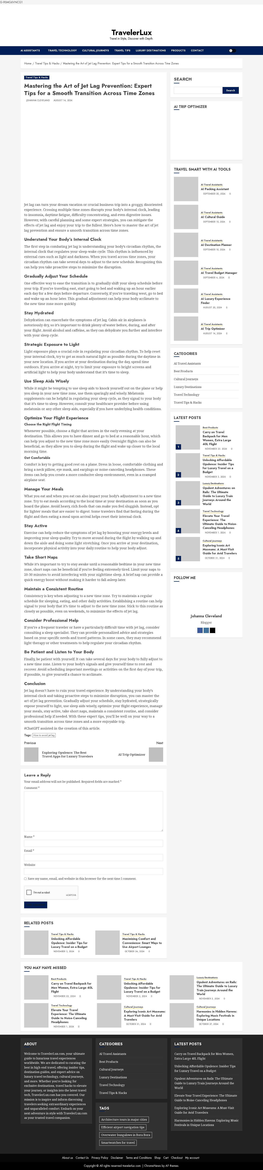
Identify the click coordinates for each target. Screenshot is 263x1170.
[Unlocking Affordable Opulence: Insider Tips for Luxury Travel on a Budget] (36, 943)
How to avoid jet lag (44, 735)
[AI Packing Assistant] (186, 189)
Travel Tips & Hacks (37, 77)
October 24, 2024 (135, 951)
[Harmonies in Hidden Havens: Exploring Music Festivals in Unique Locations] (182, 1015)
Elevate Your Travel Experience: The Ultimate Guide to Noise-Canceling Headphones (220, 522)
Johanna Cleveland (38, 100)
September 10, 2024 (214, 249)
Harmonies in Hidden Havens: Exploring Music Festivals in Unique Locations (217, 1015)
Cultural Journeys (95, 50)
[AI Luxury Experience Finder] (186, 300)
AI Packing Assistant (215, 189)
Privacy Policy (99, 1158)
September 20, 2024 (214, 193)
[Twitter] (212, 630)
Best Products (183, 371)
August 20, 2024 (212, 307)
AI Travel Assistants (211, 184)
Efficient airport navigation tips (122, 1127)
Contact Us (82, 1158)
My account (192, 1158)
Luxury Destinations (151, 50)
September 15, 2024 (214, 221)
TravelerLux (131, 32)
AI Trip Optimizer (213, 329)
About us (67, 1158)
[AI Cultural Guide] (186, 217)
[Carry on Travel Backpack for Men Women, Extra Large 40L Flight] (188, 437)
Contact (197, 50)
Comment (32, 788)
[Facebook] (200, 630)
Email (29, 851)
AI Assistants (30, 50)
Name (29, 837)
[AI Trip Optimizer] (186, 328)
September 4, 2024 (213, 277)
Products (178, 50)
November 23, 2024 (216, 448)
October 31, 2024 (215, 558)
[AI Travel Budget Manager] (186, 272)
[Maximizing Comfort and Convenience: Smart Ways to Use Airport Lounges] (107, 943)
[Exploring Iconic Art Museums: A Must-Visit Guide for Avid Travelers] (188, 549)
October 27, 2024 (208, 1024)
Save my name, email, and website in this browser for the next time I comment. (82, 879)
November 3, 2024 (64, 951)
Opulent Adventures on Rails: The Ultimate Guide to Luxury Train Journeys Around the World (219, 496)
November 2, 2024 (209, 998)
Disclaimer (117, 1158)
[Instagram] (206, 630)
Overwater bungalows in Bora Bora (125, 1135)
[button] (240, 50)
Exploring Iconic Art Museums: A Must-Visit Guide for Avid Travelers (220, 549)
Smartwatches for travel (118, 1143)
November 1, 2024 (215, 532)
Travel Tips (122, 50)
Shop (157, 1158)
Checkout (176, 1158)
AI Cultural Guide (213, 217)
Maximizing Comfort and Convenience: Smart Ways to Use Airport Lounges (142, 943)
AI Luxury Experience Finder (215, 301)
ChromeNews (152, 1166)
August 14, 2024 (63, 100)
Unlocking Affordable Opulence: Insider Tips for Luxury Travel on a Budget (69, 943)
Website (29, 865)
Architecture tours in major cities (124, 1119)
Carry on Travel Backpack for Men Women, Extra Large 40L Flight (217, 438)
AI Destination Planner (216, 245)
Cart (165, 1158)
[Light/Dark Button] (232, 50)
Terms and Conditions (139, 1158)
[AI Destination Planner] (186, 244)
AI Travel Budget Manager (219, 273)
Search (183, 79)
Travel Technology (62, 50)
